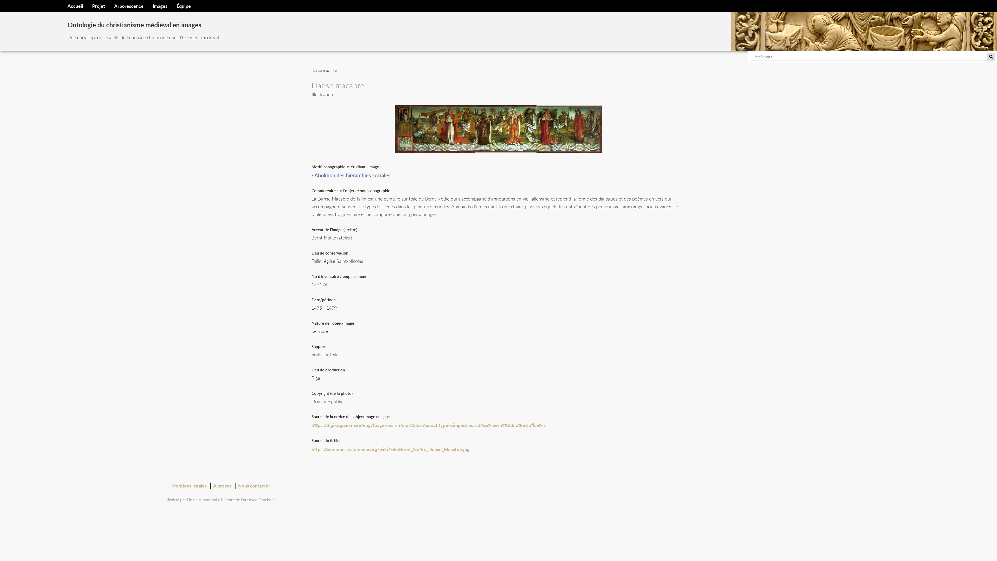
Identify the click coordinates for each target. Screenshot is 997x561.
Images (160, 6)
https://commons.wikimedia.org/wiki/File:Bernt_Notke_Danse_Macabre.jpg (391, 449)
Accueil (75, 6)
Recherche (991, 57)
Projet (98, 6)
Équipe (184, 6)
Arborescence (129, 6)
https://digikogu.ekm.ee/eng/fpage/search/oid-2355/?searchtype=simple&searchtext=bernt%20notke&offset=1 (429, 425)
